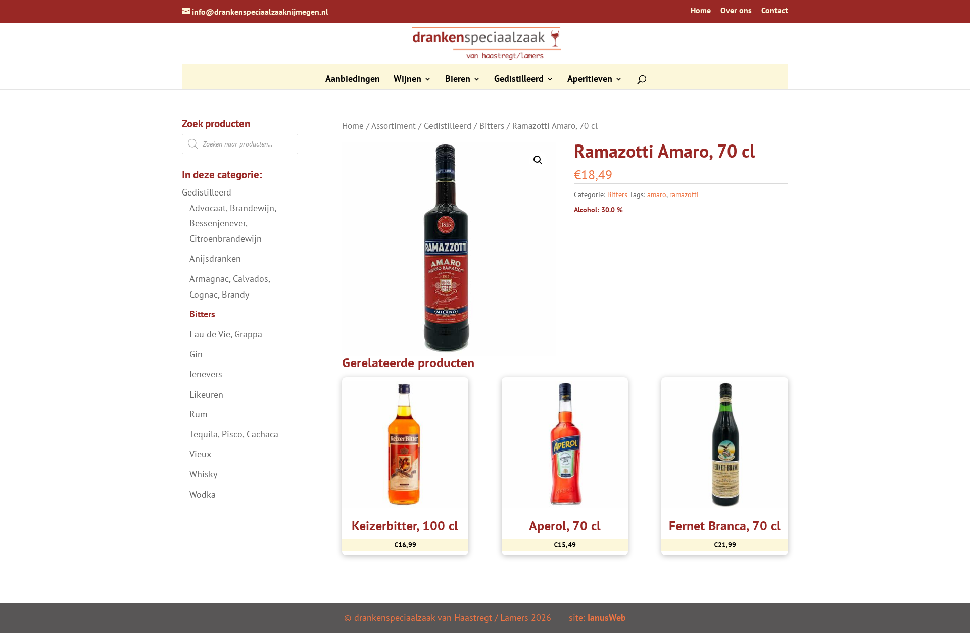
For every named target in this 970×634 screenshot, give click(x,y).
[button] (538, 160)
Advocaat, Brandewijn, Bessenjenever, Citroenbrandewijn (232, 223)
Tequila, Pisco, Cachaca (233, 434)
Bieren (457, 79)
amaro (656, 194)
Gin (196, 354)
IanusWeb (607, 617)
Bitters (491, 125)
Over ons (736, 10)
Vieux (200, 454)
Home (701, 10)
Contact (774, 10)
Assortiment (393, 125)
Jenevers (205, 374)
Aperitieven (589, 79)
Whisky (203, 474)
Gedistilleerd (519, 79)
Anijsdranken (215, 258)
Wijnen (407, 79)
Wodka (202, 494)
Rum (198, 414)
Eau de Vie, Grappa (225, 334)
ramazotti (684, 194)
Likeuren (206, 394)
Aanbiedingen (352, 79)
